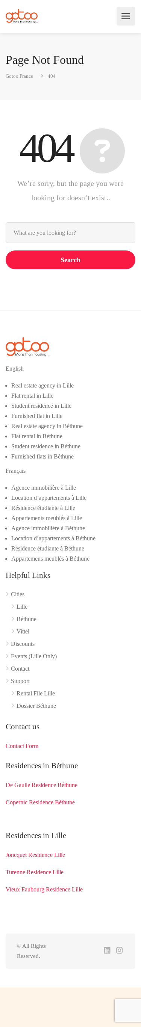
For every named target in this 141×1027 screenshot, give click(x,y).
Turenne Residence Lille (35, 872)
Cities (17, 594)
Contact (20, 668)
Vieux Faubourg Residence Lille (44, 889)
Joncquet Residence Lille (35, 855)
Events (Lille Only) (34, 656)
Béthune (26, 619)
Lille (22, 606)
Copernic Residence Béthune (40, 802)
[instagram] (119, 951)
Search (70, 260)
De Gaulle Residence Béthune (41, 785)
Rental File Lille (36, 693)
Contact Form (22, 746)
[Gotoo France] (22, 16)
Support (20, 681)
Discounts (23, 644)
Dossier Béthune (36, 706)
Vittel (23, 631)
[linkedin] (107, 951)
